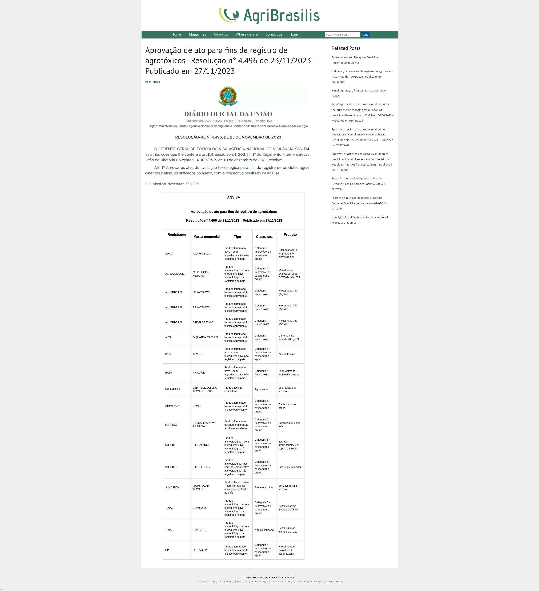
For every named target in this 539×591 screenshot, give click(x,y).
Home (176, 34)
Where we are (247, 34)
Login (294, 34)
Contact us (273, 34)
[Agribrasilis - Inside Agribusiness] (269, 15)
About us (221, 34)
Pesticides (152, 82)
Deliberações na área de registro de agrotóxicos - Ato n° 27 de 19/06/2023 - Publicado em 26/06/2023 (363, 76)
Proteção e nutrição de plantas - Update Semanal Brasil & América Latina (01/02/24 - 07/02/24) (359, 203)
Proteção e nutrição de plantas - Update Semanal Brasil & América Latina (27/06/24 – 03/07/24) (359, 183)
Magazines (197, 34)
